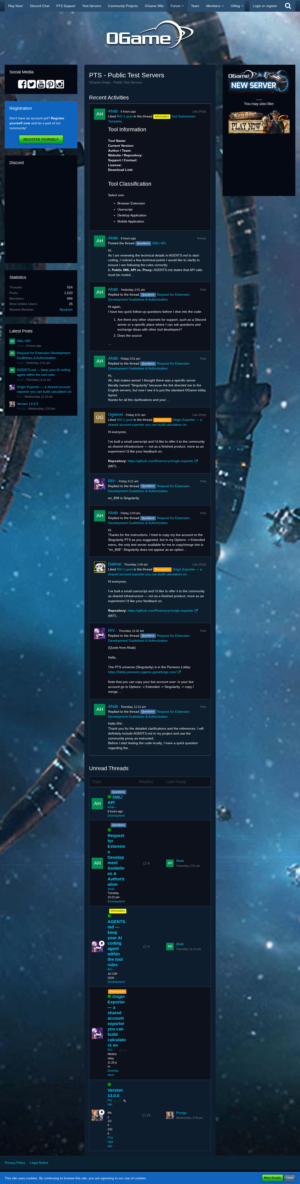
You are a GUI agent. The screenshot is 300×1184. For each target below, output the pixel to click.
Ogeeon (115, 414)
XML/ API (23, 341)
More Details (272, 1178)
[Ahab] (99, 167)
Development (116, 815)
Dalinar (114, 564)
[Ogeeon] (99, 440)
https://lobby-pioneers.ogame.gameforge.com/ (142, 672)
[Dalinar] (99, 590)
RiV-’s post (125, 116)
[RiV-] (99, 489)
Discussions (117, 991)
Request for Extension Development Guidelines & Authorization (116, 859)
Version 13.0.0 (27, 404)
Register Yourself (41, 139)
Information (118, 911)
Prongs (21, 408)
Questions (118, 792)
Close (289, 1178)
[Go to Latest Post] (170, 863)
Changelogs (110, 1142)
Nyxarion (66, 309)
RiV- (19, 396)
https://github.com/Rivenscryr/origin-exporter (161, 461)
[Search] (288, 6)
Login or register (265, 6)
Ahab (20, 345)
